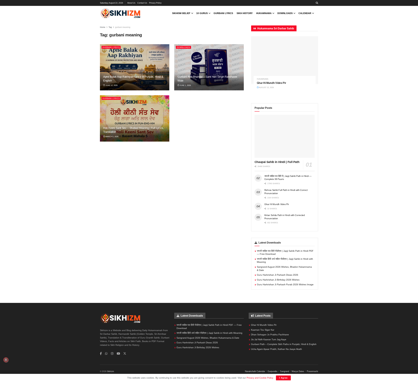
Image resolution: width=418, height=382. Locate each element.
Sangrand (284, 371)
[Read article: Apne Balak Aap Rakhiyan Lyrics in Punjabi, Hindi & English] (134, 67)
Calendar (304, 13)
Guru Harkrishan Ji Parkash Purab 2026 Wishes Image (285, 284)
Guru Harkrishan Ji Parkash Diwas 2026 (277, 275)
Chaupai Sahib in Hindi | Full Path (277, 162)
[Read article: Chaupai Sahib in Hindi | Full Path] (285, 136)
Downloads (285, 13)
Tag (110, 27)
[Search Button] (317, 3)
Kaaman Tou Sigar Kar (262, 330)
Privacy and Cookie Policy (260, 377)
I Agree (283, 378)
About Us (131, 3)
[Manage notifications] (5, 359)
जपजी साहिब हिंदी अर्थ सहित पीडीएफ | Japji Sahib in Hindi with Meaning (209, 333)
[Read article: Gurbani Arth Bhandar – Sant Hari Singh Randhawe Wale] (209, 67)
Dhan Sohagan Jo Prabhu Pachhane (270, 334)
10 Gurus (202, 13)
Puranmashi (312, 371)
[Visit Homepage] (120, 13)
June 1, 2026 (185, 85)
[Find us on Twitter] (124, 354)
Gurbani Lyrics (223, 13)
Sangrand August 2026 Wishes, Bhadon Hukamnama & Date (208, 337)
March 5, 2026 (111, 137)
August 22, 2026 (266, 87)
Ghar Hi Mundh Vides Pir (271, 83)
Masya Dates (298, 371)
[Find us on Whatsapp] (106, 354)
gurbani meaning (122, 27)
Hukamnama (264, 13)
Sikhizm (110, 371)
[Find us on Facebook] (101, 354)
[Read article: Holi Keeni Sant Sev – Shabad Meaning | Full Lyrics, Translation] (134, 118)
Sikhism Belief (181, 13)
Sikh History (245, 13)
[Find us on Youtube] (118, 354)
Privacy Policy (155, 3)
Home (102, 27)
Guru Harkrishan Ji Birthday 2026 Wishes (278, 279)
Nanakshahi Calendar (255, 371)
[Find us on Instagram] (112, 354)
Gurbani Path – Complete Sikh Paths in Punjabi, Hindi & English (283, 344)
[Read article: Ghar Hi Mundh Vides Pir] (284, 60)
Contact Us (142, 3)
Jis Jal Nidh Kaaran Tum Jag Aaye (268, 339)
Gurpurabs (272, 371)
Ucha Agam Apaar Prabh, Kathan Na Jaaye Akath (276, 349)
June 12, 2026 (111, 85)
